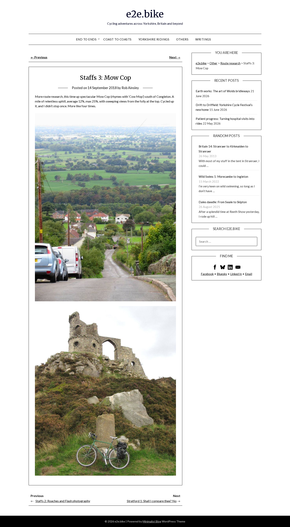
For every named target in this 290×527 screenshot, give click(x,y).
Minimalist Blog (152, 521)
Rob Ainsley (130, 88)
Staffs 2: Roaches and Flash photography (63, 501)
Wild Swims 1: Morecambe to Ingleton (223, 176)
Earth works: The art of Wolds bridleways (223, 91)
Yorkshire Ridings (153, 39)
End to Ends (86, 39)
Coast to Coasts (117, 39)
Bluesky (222, 274)
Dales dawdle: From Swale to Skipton (223, 202)
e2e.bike (145, 14)
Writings (203, 39)
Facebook (207, 274)
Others (182, 39)
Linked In (236, 274)
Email (248, 274)
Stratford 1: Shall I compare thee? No (152, 501)
